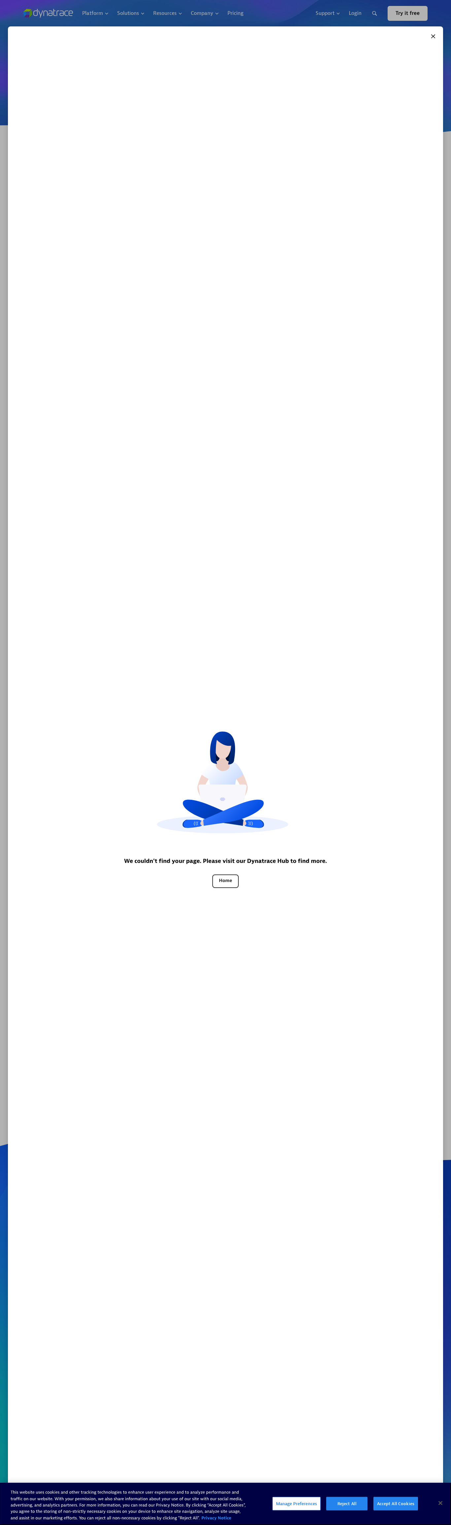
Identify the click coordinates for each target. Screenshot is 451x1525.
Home (225, 881)
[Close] (433, 36)
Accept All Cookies (395, 1504)
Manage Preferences (296, 1504)
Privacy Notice (216, 1518)
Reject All (347, 1504)
